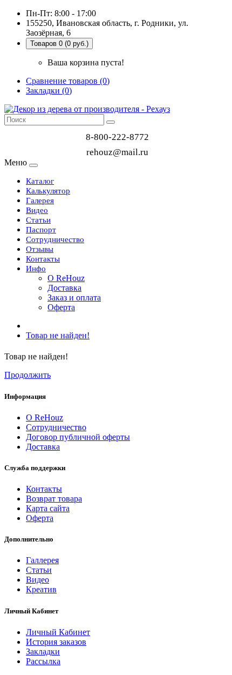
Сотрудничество (55, 239)
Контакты (43, 259)
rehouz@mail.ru (117, 152)
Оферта (61, 307)
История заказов (56, 641)
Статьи (38, 220)
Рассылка (43, 661)
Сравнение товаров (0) (68, 80)
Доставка (64, 287)
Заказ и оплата (74, 297)
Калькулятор (48, 190)
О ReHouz (66, 278)
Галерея (40, 200)
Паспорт (41, 229)
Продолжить (27, 374)
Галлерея (42, 560)
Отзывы (39, 249)
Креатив (41, 589)
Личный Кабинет (58, 632)
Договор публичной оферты (78, 437)
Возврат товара (54, 498)
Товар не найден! (58, 335)
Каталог (40, 181)
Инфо (36, 268)
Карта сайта (48, 508)
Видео (37, 210)
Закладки (43, 651)
